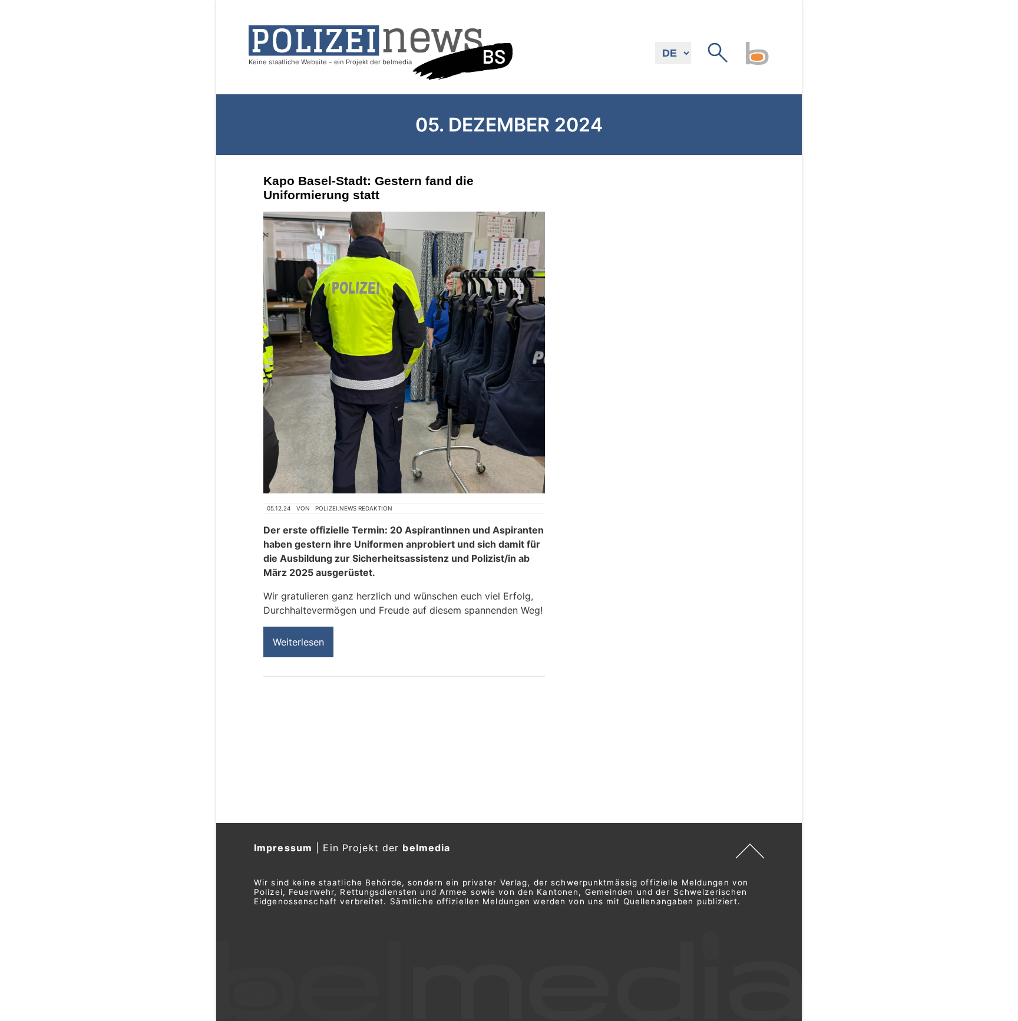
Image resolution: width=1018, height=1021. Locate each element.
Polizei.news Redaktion (353, 508)
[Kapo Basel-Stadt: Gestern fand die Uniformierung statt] (404, 352)
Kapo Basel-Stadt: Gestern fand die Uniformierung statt (368, 188)
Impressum (283, 848)
